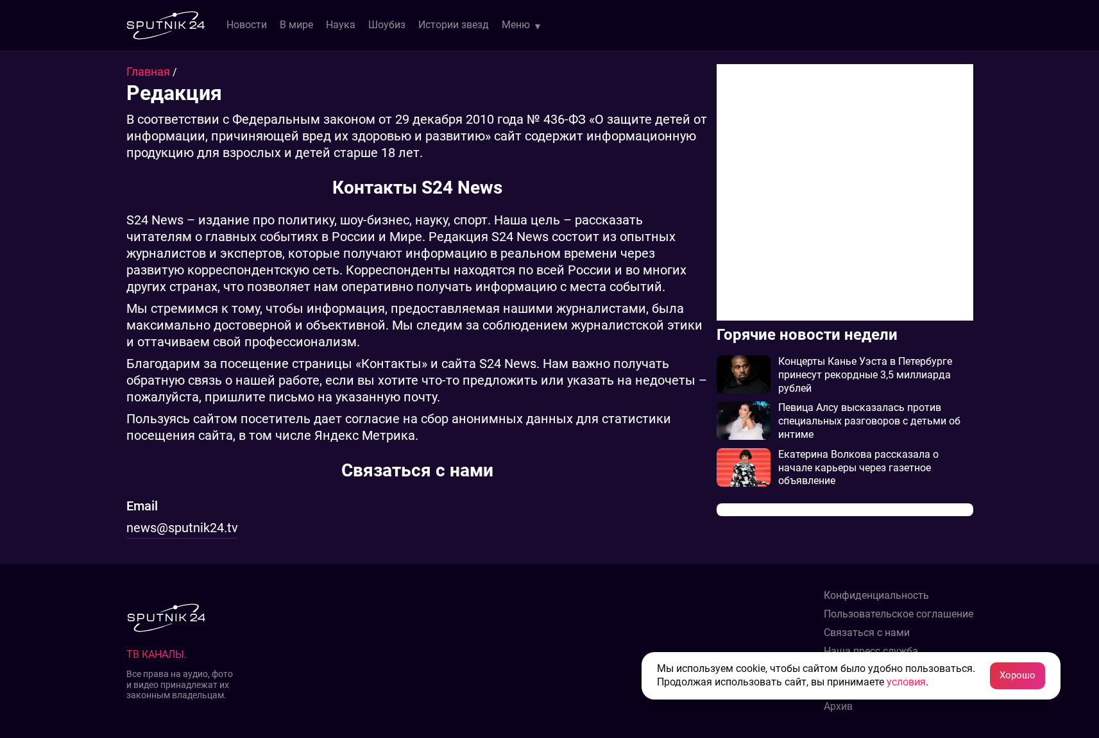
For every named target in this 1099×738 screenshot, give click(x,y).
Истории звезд (453, 25)
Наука (340, 25)
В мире (296, 25)
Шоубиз (386, 25)
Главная (149, 71)
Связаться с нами (867, 633)
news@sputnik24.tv (182, 527)
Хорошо (1017, 675)
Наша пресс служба (871, 651)
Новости (246, 25)
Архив (838, 706)
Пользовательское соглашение (898, 614)
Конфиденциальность (876, 595)
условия (906, 682)
